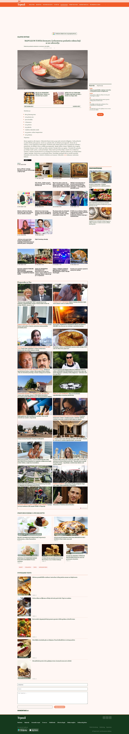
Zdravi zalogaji (73, 4)
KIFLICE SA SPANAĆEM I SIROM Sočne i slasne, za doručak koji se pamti (42, 94)
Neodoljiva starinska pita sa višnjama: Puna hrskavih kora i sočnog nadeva (53, 640)
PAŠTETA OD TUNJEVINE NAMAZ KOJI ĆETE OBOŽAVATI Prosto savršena (27, 559)
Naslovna (31, 4)
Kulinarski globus (95, 4)
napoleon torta (43, 567)
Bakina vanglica (83, 4)
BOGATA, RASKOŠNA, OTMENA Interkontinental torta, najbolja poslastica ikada (99, 186)
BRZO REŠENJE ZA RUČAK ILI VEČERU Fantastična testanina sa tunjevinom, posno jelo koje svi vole (100, 204)
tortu (65, 155)
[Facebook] (104, 717)
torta (35, 567)
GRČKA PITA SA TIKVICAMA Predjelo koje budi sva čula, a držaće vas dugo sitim (73, 94)
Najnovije (38, 4)
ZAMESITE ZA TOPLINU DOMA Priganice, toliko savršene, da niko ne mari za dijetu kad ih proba (100, 222)
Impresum (109, 727)
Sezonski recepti (47, 4)
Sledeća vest (76, 106)
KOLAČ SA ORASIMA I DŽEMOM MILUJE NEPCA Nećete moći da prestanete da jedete (75, 557)
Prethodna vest (29, 106)
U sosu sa (56, 4)
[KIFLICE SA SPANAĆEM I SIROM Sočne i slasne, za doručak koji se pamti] (29, 98)
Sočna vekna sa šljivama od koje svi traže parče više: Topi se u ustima (51, 598)
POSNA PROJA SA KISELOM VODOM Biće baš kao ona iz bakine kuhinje (52, 559)
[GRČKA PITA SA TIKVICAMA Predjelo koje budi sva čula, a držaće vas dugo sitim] (58, 98)
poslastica (28, 567)
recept (21, 567)
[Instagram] (107, 717)
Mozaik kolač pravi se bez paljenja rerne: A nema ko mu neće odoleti (51, 661)
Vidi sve (100, 114)
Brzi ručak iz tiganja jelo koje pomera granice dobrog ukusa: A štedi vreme (53, 619)
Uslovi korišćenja (94, 727)
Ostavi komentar (59, 707)
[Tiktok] (110, 717)
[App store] (34, 730)
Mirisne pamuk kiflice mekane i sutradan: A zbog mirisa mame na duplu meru (54, 577)
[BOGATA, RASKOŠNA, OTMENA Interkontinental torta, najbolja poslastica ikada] (100, 177)
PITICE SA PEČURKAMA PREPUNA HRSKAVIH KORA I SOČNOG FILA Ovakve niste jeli (69, 538)
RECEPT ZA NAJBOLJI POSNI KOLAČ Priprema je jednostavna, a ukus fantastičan (31, 538)
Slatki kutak (64, 4)
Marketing (102, 727)
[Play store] (22, 730)
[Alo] (18, 1)
